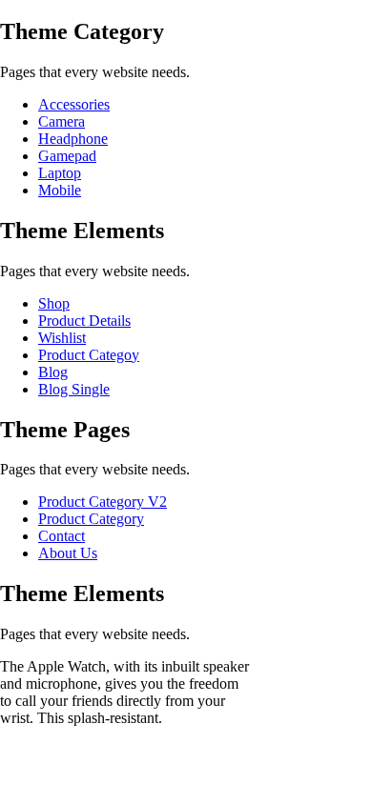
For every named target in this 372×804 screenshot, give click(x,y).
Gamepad (67, 156)
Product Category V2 (102, 501)
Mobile (59, 190)
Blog (53, 372)
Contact (61, 536)
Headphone (73, 139)
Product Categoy (88, 355)
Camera (61, 121)
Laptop (59, 173)
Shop (54, 303)
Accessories (74, 104)
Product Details (84, 320)
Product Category (91, 519)
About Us (67, 553)
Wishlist (62, 338)
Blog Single (74, 389)
